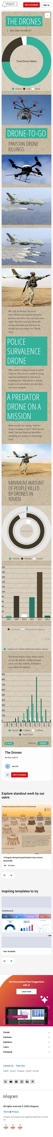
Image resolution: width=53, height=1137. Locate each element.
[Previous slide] (4, 875)
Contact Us (8, 1065)
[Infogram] (9, 5)
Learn (6, 1047)
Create (6, 1032)
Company (7, 1052)
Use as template (31, 5)
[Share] (7, 774)
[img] (28, 522)
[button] (17, 89)
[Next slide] (11, 875)
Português (20, 1071)
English (6, 1071)
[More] (47, 15)
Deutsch (13, 1071)
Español (28, 1071)
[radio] (14, 629)
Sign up (46, 5)
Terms (6, 1111)
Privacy (15, 1111)
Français (35, 1071)
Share (10, 743)
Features (7, 1037)
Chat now (20, 1065)
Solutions (7, 1042)
